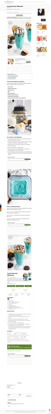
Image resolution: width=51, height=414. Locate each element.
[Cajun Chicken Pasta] (44, 38)
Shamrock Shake (10, 211)
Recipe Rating (9, 385)
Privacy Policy (30, 13)
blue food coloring (11, 305)
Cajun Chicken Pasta (43, 44)
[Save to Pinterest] (0, 208)
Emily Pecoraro (9, 7)
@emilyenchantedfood (18, 347)
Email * (20, 394)
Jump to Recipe (20, 15)
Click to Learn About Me (41, 16)
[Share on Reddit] (0, 209)
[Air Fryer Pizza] (44, 27)
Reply (9, 406)
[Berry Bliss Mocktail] (39, 38)
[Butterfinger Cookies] (44, 49)
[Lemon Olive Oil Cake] (39, 27)
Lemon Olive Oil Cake (38, 32)
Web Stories (23, 412)
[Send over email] (0, 210)
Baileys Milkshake (10, 215)
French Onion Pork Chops (39, 55)
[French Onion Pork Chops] (39, 49)
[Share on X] (0, 206)
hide (15, 74)
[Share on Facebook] (0, 205)
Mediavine (34, 412)
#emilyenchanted (28, 347)
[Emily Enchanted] (11, 2)
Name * (9, 394)
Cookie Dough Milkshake (11, 218)
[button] (7, 283)
